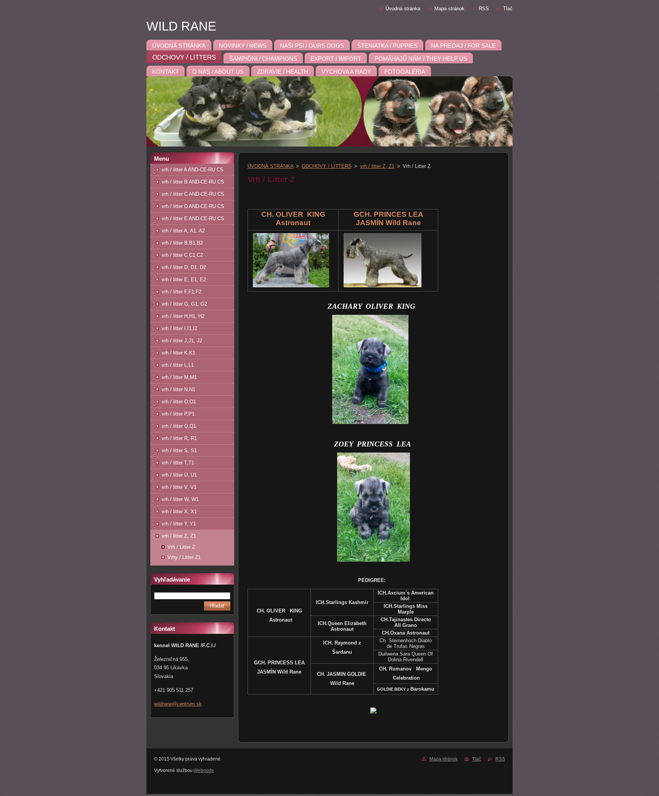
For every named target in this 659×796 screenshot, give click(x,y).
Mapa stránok (449, 8)
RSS (484, 8)
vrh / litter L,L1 (178, 365)
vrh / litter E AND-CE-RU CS (193, 218)
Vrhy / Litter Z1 (184, 557)
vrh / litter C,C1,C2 (182, 255)
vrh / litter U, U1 (179, 475)
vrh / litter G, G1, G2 (184, 304)
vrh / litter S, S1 (179, 450)
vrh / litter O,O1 (179, 401)
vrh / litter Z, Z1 (179, 536)
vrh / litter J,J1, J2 (182, 340)
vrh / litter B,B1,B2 (182, 243)
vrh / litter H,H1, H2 (183, 316)
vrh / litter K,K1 (178, 353)
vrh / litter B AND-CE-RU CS (193, 182)
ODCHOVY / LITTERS (327, 166)
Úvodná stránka (403, 8)
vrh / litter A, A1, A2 (183, 231)
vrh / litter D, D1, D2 (184, 267)
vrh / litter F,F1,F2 (181, 292)
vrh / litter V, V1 (179, 487)
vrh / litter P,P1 (178, 414)
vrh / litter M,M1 (179, 377)
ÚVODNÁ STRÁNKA (270, 166)
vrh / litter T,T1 (178, 463)
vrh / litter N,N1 (178, 389)
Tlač (508, 8)
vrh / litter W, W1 (180, 499)
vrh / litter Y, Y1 (179, 524)
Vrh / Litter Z (181, 547)
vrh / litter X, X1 (179, 511)
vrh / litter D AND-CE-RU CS (193, 206)
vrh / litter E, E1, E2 (184, 279)
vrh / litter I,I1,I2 (179, 328)
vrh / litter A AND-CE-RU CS (192, 169)
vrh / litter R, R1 (179, 438)
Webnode (204, 770)
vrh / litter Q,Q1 (179, 426)
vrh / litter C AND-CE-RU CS (193, 194)
